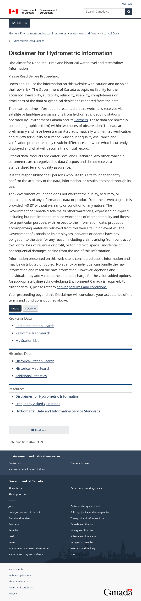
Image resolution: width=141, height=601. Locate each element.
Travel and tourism (19, 518)
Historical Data (109, 33)
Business (14, 524)
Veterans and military (82, 548)
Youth (73, 554)
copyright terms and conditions (82, 287)
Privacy (13, 593)
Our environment (80, 463)
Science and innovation (83, 536)
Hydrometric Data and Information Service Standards (57, 411)
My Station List (27, 340)
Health (12, 536)
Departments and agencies (86, 488)
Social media (16, 569)
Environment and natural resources (43, 33)
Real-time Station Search (34, 325)
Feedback (44, 431)
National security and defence (26, 554)
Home (13, 33)
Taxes (12, 542)
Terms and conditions (21, 587)
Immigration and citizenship (25, 512)
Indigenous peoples (82, 542)
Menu (17, 23)
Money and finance (81, 530)
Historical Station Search (34, 361)
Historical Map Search (32, 368)
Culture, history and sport (85, 506)
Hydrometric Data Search (28, 41)
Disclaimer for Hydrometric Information (47, 396)
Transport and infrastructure (87, 518)
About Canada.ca (18, 581)
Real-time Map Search (32, 333)
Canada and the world (83, 524)
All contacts (15, 488)
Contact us (15, 463)
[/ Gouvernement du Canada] (33, 11)
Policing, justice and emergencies (89, 512)
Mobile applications (20, 575)
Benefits (13, 530)
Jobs (11, 506)
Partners (81, 120)
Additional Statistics (31, 376)
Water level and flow (83, 33)
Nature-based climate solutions (27, 469)
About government (19, 494)
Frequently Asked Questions (37, 403)
